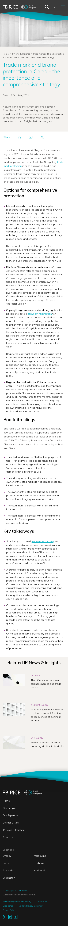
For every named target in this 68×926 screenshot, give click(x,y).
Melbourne (40, 855)
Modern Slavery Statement (30, 905)
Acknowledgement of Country (17, 901)
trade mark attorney (43, 541)
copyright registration (40, 313)
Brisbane (39, 863)
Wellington (9, 877)
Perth (6, 863)
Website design (10, 894)
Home (6, 53)
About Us (8, 837)
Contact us (42, 901)
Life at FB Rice (11, 822)
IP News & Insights (21, 53)
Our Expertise (10, 815)
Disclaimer (8, 905)
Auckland (39, 870)
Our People (9, 808)
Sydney (7, 855)
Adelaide (8, 870)
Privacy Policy (9, 910)
